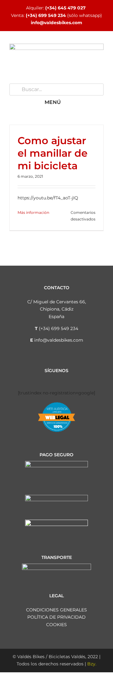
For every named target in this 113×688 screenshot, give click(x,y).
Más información (33, 212)
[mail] (81, 379)
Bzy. (91, 664)
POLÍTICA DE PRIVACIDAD (56, 617)
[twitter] (51, 379)
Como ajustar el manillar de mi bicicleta (53, 153)
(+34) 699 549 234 (46, 15)
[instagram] (41, 379)
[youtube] (61, 379)
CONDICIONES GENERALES (56, 610)
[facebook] (31, 379)
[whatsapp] (71, 379)
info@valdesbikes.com (56, 22)
